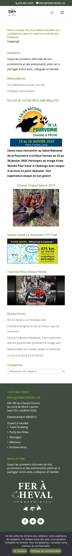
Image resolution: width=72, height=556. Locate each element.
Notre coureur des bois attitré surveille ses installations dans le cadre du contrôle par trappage (33, 34)
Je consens (20, 551)
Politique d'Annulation (21, 91)
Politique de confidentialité (45, 551)
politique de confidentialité (36, 546)
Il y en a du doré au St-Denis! (25, 355)
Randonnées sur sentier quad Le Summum (33, 349)
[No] (67, 544)
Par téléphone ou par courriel (26, 85)
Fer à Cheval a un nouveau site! (26, 320)
